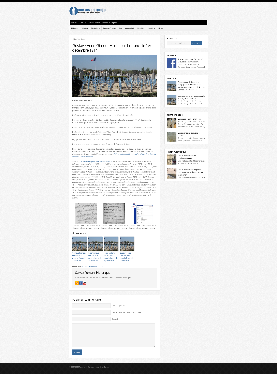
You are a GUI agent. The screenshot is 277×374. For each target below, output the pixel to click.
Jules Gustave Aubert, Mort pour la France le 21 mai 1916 (95, 257)
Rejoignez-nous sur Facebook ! (190, 59)
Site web (115, 319)
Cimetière (151, 28)
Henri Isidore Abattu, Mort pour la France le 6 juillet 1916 (111, 257)
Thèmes (74, 28)
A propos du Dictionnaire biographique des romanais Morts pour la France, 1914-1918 (191, 84)
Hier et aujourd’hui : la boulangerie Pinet (187, 157)
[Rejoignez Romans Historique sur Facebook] (81, 283)
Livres (160, 28)
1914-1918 (140, 28)
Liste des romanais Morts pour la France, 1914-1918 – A (191, 97)
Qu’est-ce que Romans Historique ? (103, 23)
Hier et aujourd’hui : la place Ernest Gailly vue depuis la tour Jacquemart (190, 172)
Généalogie (95, 28)
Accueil (74, 23)
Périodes (84, 28)
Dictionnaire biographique (92, 266)
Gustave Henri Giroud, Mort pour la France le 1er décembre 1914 (111, 48)
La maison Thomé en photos (189, 119)
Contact (83, 23)
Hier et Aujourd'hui (176, 152)
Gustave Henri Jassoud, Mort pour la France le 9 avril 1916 (127, 257)
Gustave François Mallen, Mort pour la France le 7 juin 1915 (79, 257)
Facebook (171, 55)
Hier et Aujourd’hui (126, 28)
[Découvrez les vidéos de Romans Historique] (84, 283)
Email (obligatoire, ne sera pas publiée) (126, 312)
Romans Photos (109, 28)
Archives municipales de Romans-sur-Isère (95, 161)
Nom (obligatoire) (118, 306)
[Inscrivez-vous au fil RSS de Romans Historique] (77, 283)
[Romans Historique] (88, 14)
